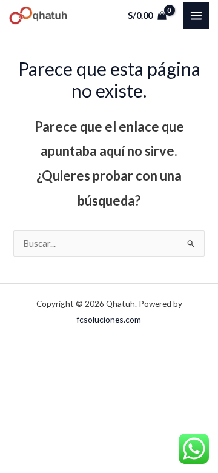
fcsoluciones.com (109, 319)
